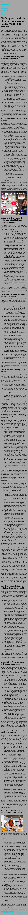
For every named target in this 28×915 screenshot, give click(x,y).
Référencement (4, 8)
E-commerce (4, 6)
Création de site (4, 10)
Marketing (3, 1)
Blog (2, 12)
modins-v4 (3, 14)
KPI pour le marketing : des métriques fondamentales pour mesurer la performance (13, 910)
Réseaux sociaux (5, 4)
